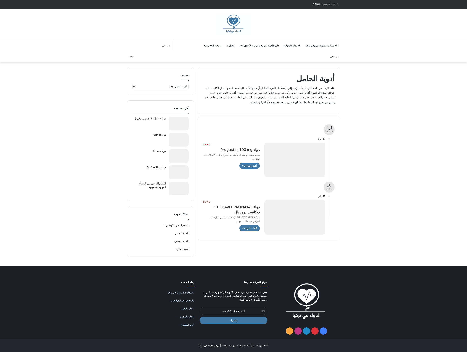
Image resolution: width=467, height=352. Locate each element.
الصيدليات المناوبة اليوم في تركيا (322, 45)
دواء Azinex (159, 151)
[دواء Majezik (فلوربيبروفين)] (179, 123)
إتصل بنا (230, 45)
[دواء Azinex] (179, 156)
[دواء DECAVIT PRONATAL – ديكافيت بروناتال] (294, 217)
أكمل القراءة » (249, 165)
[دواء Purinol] (179, 140)
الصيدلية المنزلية (292, 45)
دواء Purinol (159, 134)
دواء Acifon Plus (156, 167)
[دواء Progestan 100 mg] (294, 160)
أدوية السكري (182, 249)
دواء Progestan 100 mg (240, 149)
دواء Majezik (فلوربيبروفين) (150, 118)
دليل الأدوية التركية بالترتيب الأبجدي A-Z (259, 45)
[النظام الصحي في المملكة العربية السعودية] (179, 188)
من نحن (334, 56)
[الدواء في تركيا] (233, 24)
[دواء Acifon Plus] (179, 172)
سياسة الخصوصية (212, 45)
